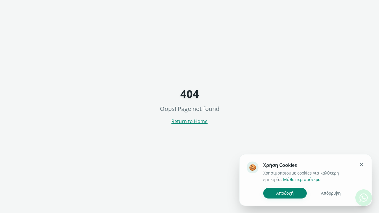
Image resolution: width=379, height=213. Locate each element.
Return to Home (189, 121)
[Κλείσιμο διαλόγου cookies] (361, 164)
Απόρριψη (331, 193)
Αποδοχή (285, 193)
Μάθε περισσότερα (302, 179)
